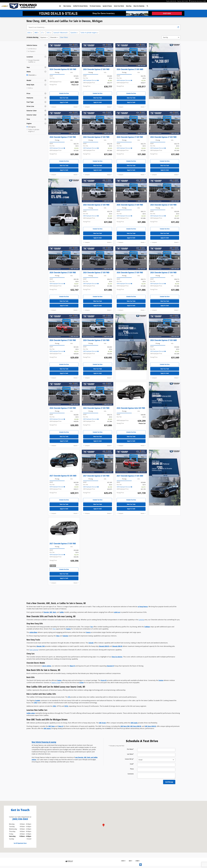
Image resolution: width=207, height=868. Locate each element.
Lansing (141, 620)
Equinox (43, 37)
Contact (123, 861)
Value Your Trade (64, 98)
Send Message (169, 782)
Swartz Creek (55, 682)
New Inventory (67, 6)
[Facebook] (140, 864)
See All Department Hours (20, 843)
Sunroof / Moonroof (61, 33)
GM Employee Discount (90, 80)
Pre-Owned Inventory (95, 6)
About (130, 861)
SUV (49, 33)
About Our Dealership (138, 6)
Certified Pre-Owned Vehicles (80, 6)
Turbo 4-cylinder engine (89, 33)
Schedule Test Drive (64, 93)
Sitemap (137, 861)
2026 (29, 33)
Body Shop (128, 6)
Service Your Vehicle (119, 6)
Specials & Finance (107, 6)
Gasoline (74, 33)
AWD (37, 33)
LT (42, 33)
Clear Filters (64, 37)
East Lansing (34, 650)
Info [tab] (71, 72)
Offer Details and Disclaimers (156, 98)
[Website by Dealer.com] (69, 861)
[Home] (4, 6)
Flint (54, 629)
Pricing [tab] (57, 72)
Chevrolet (53, 37)
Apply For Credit (64, 102)
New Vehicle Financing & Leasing (44, 742)
